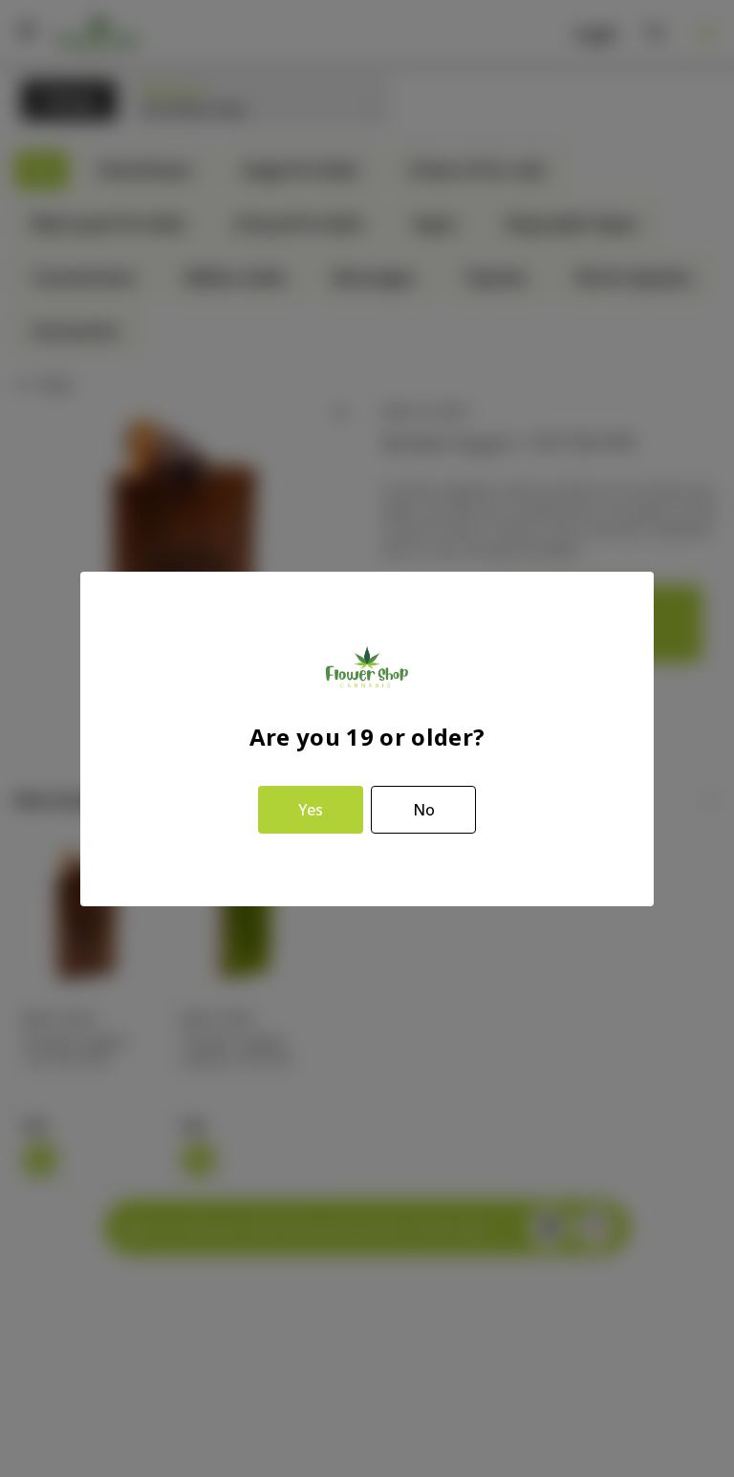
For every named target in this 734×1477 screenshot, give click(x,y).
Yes (310, 809)
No (424, 809)
